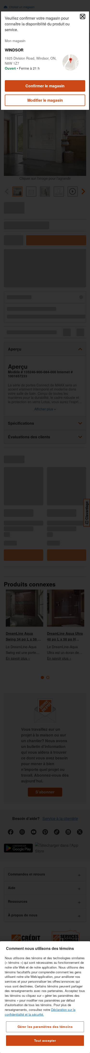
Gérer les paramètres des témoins (45, 1026)
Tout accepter (45, 1040)
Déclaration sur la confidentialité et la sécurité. (40, 1012)
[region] (45, 997)
